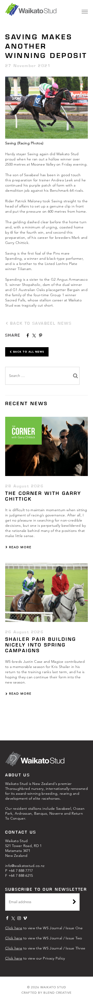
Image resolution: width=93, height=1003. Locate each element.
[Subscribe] (74, 902)
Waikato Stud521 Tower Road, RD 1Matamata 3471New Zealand (23, 848)
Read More (20, 547)
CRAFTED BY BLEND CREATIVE (46, 992)
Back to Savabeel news (40, 323)
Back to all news (28, 351)
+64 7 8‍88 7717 (21, 870)
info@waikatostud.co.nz (24, 865)
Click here (13, 928)
